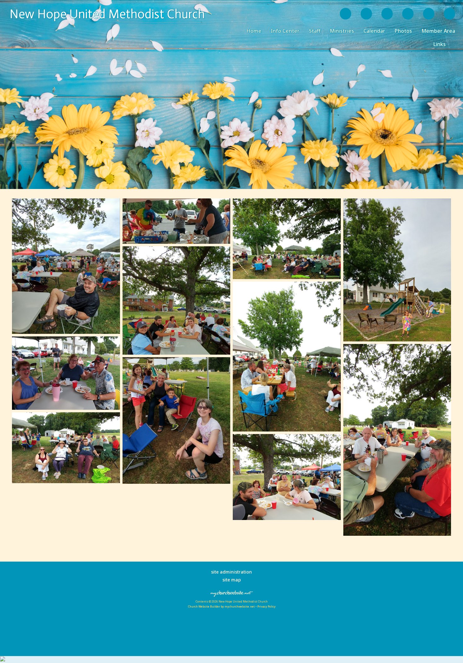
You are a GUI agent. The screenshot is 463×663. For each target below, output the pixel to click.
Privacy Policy (266, 606)
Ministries (342, 30)
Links (439, 44)
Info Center (285, 30)
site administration (231, 572)
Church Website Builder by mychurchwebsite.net (221, 606)
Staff (314, 30)
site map (231, 580)
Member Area (438, 30)
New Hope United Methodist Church (107, 13)
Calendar (374, 30)
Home (253, 30)
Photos (403, 30)
